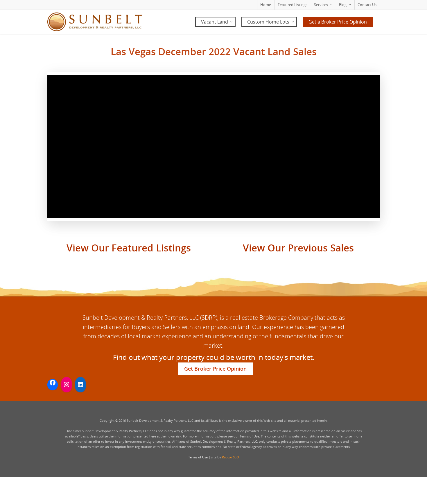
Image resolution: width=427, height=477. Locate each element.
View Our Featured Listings (129, 247)
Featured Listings (292, 4)
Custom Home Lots (268, 22)
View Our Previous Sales (298, 247)
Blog (343, 4)
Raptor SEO (230, 457)
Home (265, 4)
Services (321, 4)
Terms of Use (198, 457)
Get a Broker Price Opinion (337, 22)
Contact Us (367, 4)
